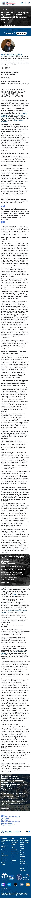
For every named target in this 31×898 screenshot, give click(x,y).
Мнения (22, 844)
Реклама (3, 864)
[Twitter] (15, 884)
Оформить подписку (13, 846)
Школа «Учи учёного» (23, 858)
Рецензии (22, 850)
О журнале (4, 838)
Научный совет (4, 858)
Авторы (3, 849)
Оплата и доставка (15, 851)
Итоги (12, 863)
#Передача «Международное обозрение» (10, 817)
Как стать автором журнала (5, 841)
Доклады (22, 848)
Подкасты (22, 861)
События (13, 860)
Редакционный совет (4, 856)
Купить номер (14, 849)
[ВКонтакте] (29, 831)
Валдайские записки (23, 853)
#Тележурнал (5, 820)
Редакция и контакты (3, 861)
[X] (27, 831)
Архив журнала (14, 840)
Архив (12, 838)
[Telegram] (9, 884)
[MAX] (3, 884)
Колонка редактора (24, 842)
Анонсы (12, 861)
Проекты (22, 856)
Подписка (13, 844)
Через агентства (14, 858)
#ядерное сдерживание (8, 825)
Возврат (13, 855)
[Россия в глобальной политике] (8, 3)
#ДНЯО (3, 815)
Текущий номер (14, 842)
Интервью (4, 22)
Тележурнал (23, 870)
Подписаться (21, 33)
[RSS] (28, 884)
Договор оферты (14, 853)
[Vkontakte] (22, 884)
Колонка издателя (24, 840)
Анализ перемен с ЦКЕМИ (24, 867)
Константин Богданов (11, 54)
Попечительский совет (5, 852)
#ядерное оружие (7, 823)
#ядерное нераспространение (10, 821)
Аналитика (23, 838)
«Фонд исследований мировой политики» (4, 845)
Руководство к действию (23, 864)
